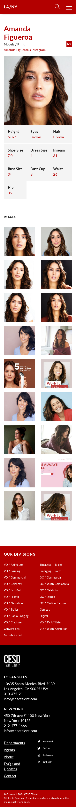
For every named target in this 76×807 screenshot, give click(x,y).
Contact (10, 775)
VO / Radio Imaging (16, 616)
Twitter (46, 748)
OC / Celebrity (49, 590)
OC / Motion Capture (53, 603)
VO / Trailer (11, 609)
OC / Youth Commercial (55, 584)
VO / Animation (14, 564)
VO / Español (12, 590)
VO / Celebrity (13, 584)
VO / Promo (11, 597)
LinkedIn (47, 762)
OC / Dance (47, 597)
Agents (9, 749)
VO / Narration (13, 603)
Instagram (48, 755)
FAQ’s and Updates (12, 766)
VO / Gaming (12, 571)
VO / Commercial (15, 577)
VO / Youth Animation (53, 629)
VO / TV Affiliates (51, 622)
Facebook (48, 741)
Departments (14, 742)
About (9, 756)
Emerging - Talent (50, 571)
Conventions (12, 629)
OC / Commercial (51, 577)
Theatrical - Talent (51, 564)
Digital (44, 616)
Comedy (45, 609)
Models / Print (13, 635)
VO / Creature (13, 622)
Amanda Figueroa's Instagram (25, 49)
